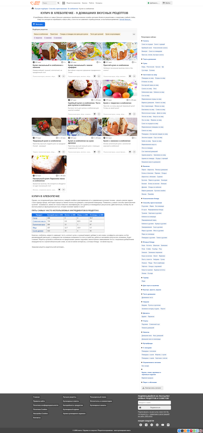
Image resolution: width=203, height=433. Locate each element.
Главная (36, 397)
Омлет (155, 256)
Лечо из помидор (147, 148)
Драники (144, 187)
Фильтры (39, 24)
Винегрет (144, 51)
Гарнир (146, 278)
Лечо (154, 88)
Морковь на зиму (156, 120)
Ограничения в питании (152, 362)
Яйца (34, 228)
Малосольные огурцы (149, 113)
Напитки (146, 332)
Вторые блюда (148, 242)
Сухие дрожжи (38, 231)
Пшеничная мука (39, 224)
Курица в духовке (160, 223)
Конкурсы (99, 3)
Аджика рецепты (147, 155)
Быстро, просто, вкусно (152, 290)
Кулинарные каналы (98, 405)
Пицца (150, 263)
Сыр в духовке (158, 227)
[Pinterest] (191, 431)
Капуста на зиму (158, 116)
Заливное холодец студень (150, 309)
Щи (163, 67)
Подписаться (155, 407)
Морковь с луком (160, 354)
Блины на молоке (153, 183)
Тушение (144, 213)
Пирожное (151, 316)
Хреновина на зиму (160, 155)
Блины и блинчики (147, 173)
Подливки (145, 324)
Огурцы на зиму (160, 78)
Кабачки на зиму (159, 92)
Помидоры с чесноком (149, 351)
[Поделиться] (201, 431)
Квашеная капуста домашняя (151, 162)
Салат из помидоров (155, 51)
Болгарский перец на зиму (150, 85)
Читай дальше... (125, 19)
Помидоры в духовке (148, 237)
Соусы (145, 321)
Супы (145, 63)
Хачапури (164, 180)
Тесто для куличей (96, 34)
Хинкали (144, 252)
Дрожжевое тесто (147, 297)
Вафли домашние (147, 190)
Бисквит (144, 183)
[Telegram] (197, 431)
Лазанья (144, 263)
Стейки (148, 249)
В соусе (144, 209)
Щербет (144, 316)
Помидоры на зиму (148, 78)
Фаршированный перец (149, 220)
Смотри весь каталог (153, 388)
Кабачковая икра (147, 92)
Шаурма (144, 305)
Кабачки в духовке (148, 223)
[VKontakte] (179, 431)
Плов (143, 249)
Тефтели (144, 266)
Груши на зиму (157, 141)
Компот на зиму (160, 102)
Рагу (160, 249)
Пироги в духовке (154, 180)
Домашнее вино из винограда (151, 339)
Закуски (146, 302)
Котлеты (149, 245)
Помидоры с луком (148, 354)
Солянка (152, 70)
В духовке (145, 206)
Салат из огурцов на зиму (150, 123)
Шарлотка (150, 169)
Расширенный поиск (98, 397)
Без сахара (145, 366)
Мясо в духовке (158, 230)
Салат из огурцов (147, 44)
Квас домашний (158, 335)
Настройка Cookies (40, 413)
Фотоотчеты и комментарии (101, 401)
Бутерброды (148, 343)
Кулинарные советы (71, 401)
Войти (168, 3)
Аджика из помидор (148, 158)
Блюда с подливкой (155, 266)
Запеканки (164, 245)
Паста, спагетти (147, 259)
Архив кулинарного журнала (74, 413)
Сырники (160, 176)
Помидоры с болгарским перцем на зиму (155, 134)
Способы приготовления (152, 203)
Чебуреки (156, 259)
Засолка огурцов (147, 137)
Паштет (163, 309)
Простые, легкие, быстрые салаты (153, 55)
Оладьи (164, 173)
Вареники (162, 256)
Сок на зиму (145, 95)
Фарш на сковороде (148, 234)
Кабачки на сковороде (149, 216)
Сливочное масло (39, 221)
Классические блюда (151, 198)
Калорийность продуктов (73, 405)
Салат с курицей (159, 44)
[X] (182, 431)
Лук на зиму (145, 120)
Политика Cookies (40, 409)
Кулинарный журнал (71, 409)
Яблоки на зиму (160, 106)
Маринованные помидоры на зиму (152, 127)
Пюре (143, 281)
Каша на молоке (147, 256)
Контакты (37, 418)
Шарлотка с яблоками (149, 176)
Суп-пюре (145, 70)
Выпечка (146, 166)
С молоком (58, 38)
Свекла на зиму (147, 130)
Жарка (152, 206)
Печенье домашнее (161, 169)
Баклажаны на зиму (148, 109)
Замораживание (147, 227)
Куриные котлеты (159, 270)
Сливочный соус (154, 324)
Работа (91, 3)
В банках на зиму (147, 81)
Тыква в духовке (161, 237)
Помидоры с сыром (148, 358)
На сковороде (159, 206)
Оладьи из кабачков (154, 187)
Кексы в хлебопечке (41, 34)
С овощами (147, 348)
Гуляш (163, 259)
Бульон (158, 67)
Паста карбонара (159, 263)
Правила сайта (39, 401)
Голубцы (155, 249)
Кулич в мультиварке (113, 34)
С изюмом (47, 38)
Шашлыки (156, 245)
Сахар (35, 218)
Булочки (144, 180)
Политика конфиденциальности (45, 405)
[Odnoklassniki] (185, 431)
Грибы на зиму (146, 141)
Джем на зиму (161, 113)
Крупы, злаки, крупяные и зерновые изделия (151, 373)
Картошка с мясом (161, 358)
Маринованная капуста (149, 144)
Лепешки (163, 183)
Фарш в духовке (147, 230)
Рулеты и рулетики (154, 305)
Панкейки (151, 194)
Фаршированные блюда (155, 209)
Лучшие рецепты (69, 397)
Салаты (146, 41)
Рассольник (150, 67)
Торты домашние (149, 59)
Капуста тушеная (147, 270)
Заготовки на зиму (150, 75)
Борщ (143, 67)
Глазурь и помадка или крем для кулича (74, 34)
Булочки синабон (159, 190)
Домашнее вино (147, 335)
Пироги (144, 169)
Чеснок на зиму (147, 116)
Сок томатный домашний (150, 151)
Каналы (84, 3)
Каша (143, 245)
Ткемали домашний (148, 328)
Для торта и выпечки (151, 285)
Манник (144, 194)
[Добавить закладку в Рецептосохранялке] (59, 76)
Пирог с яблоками (150, 382)
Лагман (144, 273)
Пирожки (157, 173)
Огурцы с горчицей (162, 158)
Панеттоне (54, 34)
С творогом (38, 38)
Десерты (146, 313)
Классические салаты (160, 48)
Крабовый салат (147, 48)
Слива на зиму (160, 109)
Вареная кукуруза (147, 378)
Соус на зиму (158, 137)
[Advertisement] (155, 20)
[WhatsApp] (194, 431)
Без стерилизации (147, 106)
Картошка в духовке (155, 213)
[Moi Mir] (188, 431)
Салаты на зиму (147, 88)
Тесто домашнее (149, 294)
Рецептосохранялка (73, 3)
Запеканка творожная (155, 252)
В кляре (150, 273)
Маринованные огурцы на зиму (151, 99)
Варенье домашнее (148, 102)
